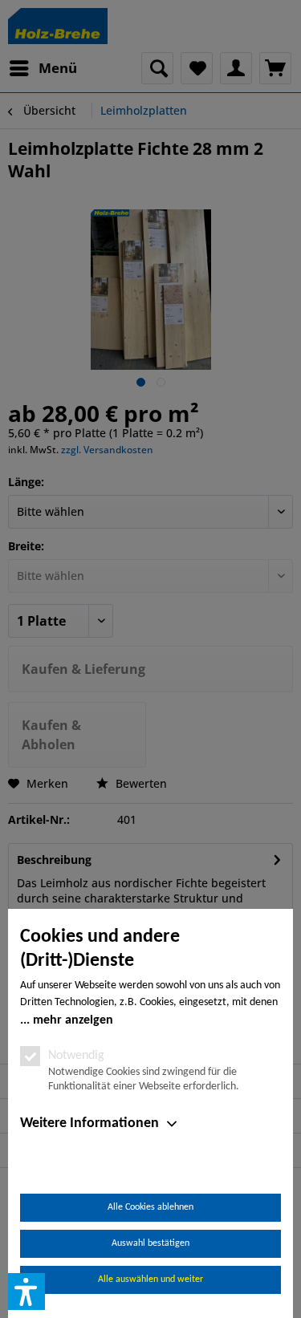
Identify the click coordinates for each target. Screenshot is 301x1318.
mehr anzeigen (73, 1020)
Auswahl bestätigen (150, 1243)
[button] (26, 1291)
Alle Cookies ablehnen (150, 1207)
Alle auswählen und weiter (150, 1279)
